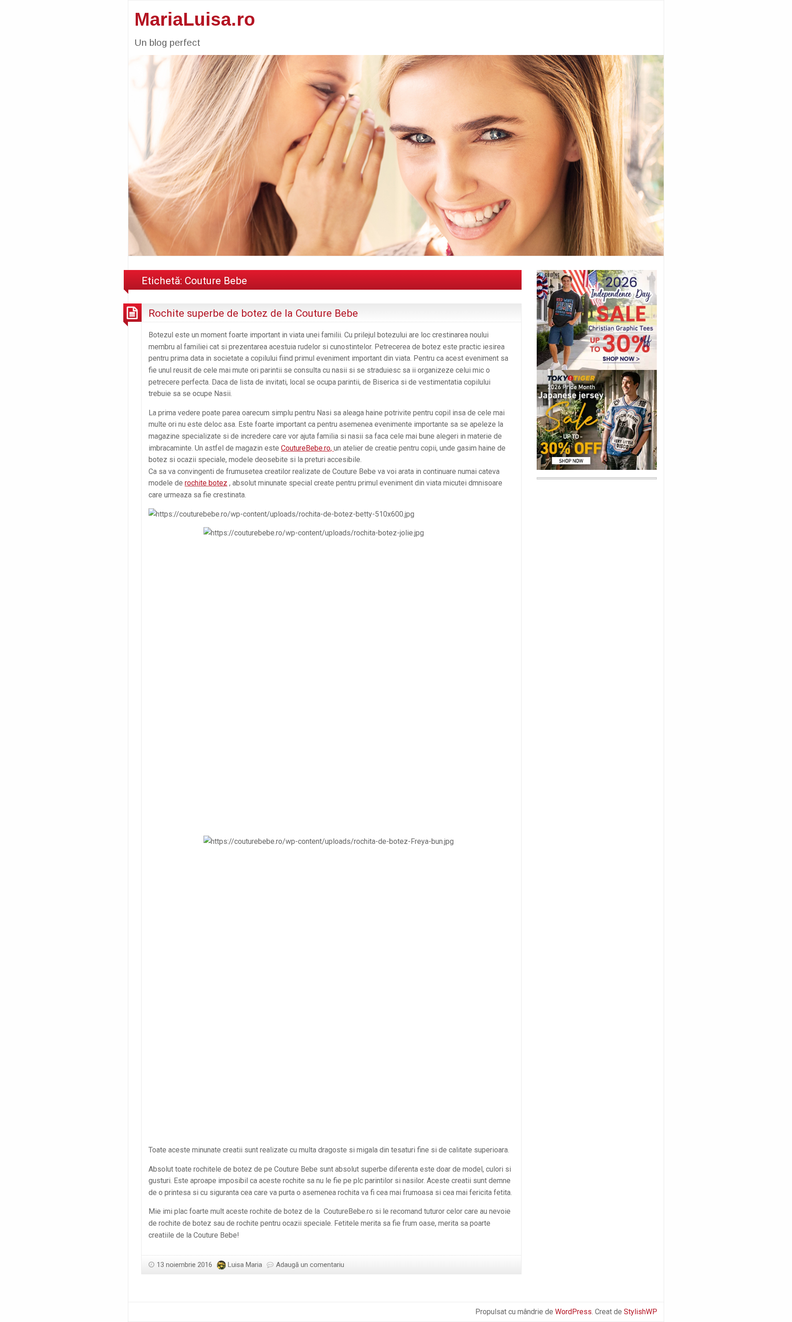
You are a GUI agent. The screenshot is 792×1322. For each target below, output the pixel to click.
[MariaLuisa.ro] (396, 154)
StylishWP (640, 1311)
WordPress (573, 1311)
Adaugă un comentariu (310, 1265)
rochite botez (206, 483)
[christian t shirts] (597, 319)
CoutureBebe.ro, (307, 448)
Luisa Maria (245, 1265)
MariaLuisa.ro (194, 19)
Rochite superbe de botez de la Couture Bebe (253, 313)
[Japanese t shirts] (597, 419)
